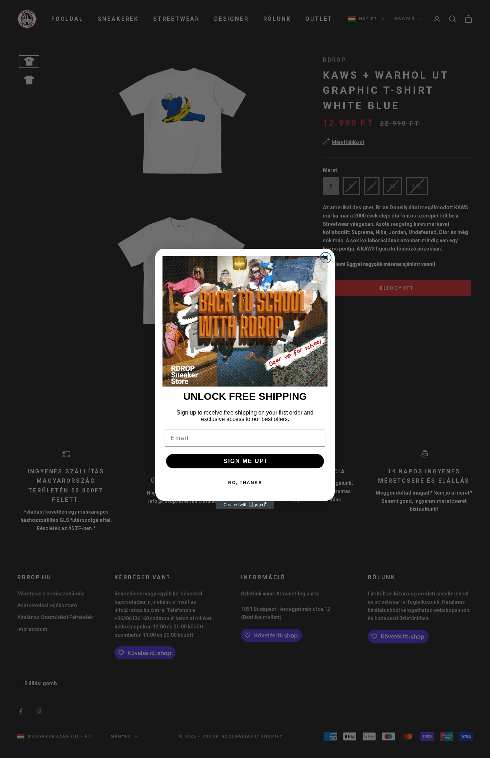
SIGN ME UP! (245, 461)
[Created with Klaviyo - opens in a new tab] (245, 505)
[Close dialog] (325, 257)
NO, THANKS (245, 482)
